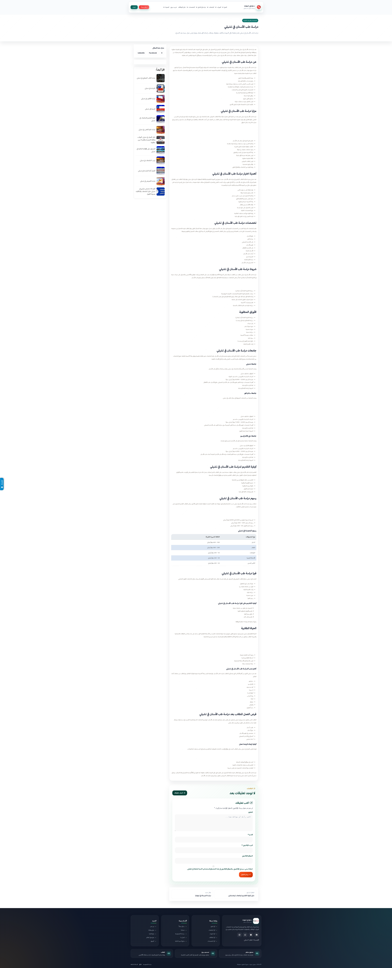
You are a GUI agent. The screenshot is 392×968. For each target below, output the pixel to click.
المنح (225, 7)
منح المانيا (151, 934)
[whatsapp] (245, 934)
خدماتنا (183, 930)
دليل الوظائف (182, 7)
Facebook (153, 53)
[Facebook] (256, 934)
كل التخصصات (211, 941)
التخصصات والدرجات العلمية (250, 20)
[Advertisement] (213, 131)
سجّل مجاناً (144, 7)
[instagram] (239, 934)
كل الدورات (212, 934)
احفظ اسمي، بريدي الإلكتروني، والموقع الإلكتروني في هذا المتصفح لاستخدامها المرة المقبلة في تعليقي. (220, 869)
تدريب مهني (173, 7)
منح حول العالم (150, 937)
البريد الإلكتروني (247, 845)
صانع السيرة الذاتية (180, 941)
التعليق (250, 812)
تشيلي (246, 940)
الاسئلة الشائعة (134, 964)
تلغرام (134, 7)
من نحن (152, 926)
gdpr (140, 964)
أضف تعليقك (178, 793)
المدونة (167, 7)
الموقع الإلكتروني (247, 856)
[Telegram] (251, 934)
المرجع (152, 941)
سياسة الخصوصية (180, 934)
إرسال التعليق (244, 875)
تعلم (251, 940)
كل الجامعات (212, 930)
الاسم (250, 834)
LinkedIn (141, 53)
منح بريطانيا (151, 930)
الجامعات (211, 7)
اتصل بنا (182, 937)
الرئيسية (256, 940)
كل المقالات (212, 937)
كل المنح (213, 926)
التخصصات (192, 7)
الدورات (219, 7)
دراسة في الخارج (202, 7)
